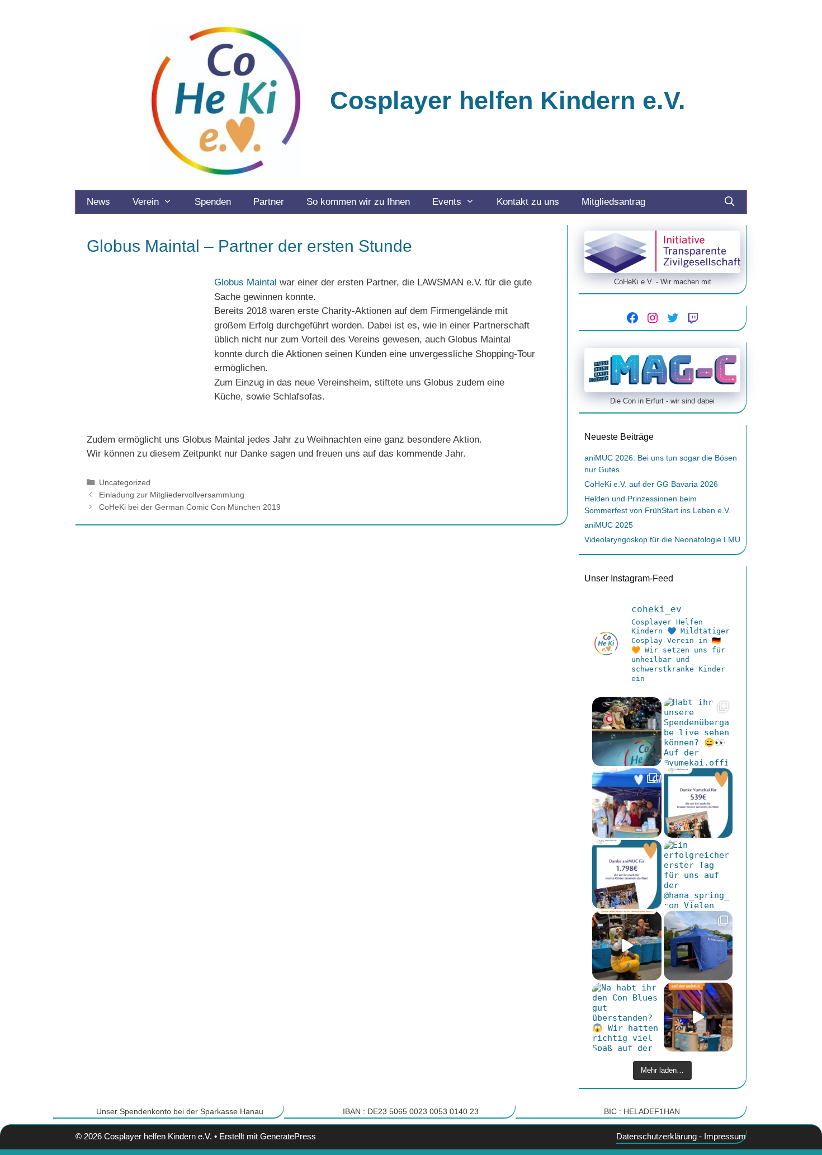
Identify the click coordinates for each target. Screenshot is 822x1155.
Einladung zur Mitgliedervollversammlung (171, 494)
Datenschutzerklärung (656, 1136)
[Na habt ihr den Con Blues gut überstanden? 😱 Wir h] (627, 1017)
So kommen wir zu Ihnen (358, 201)
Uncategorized (124, 482)
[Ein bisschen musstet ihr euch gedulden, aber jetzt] (627, 874)
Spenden (213, 201)
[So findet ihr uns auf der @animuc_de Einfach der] (698, 1017)
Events (446, 201)
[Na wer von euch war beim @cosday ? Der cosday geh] (627, 803)
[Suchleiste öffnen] (729, 202)
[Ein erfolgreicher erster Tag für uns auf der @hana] (698, 874)
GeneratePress (288, 1136)
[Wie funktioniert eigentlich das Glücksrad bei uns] (627, 945)
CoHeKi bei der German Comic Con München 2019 (190, 507)
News (98, 201)
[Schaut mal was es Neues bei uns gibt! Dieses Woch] (698, 945)
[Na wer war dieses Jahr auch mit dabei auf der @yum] (698, 803)
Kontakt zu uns (528, 201)
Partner (268, 201)
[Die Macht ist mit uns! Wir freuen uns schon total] (627, 732)
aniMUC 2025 (608, 524)
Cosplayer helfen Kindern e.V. (508, 100)
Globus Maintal (245, 282)
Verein (146, 201)
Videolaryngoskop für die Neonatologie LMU (662, 539)
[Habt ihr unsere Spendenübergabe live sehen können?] (698, 732)
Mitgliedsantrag (613, 201)
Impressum (725, 1136)
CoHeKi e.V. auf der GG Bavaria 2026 (651, 484)
